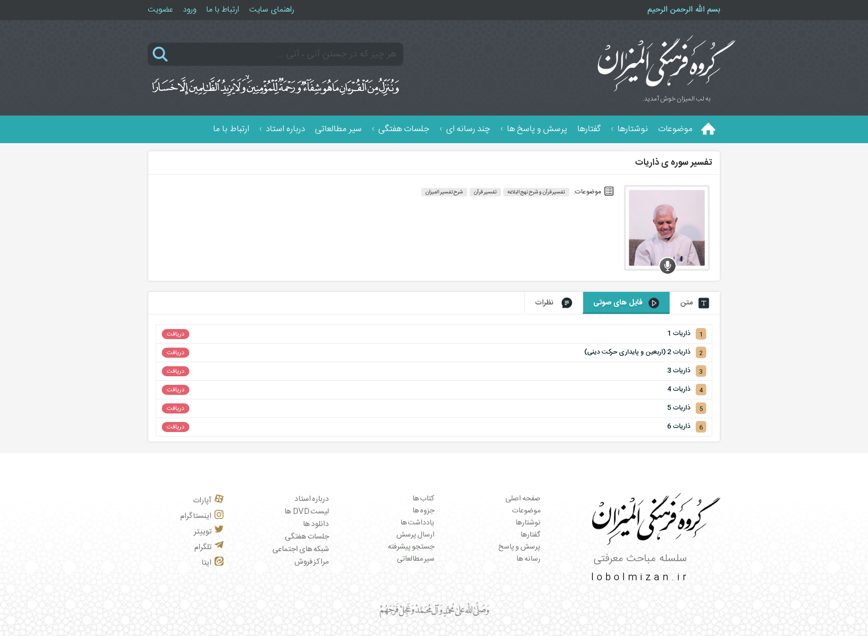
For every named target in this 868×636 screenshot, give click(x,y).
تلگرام (202, 547)
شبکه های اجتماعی (300, 549)
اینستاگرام (195, 516)
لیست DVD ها (306, 511)
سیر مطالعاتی (338, 129)
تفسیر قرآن (485, 192)
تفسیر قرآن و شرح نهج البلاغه (536, 192)
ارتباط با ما (222, 10)
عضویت (160, 10)
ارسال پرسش (415, 535)
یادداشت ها (417, 523)
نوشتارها (632, 129)
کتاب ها (423, 499)
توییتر (202, 531)
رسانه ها (528, 559)
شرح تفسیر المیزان (444, 192)
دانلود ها (316, 524)
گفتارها (589, 129)
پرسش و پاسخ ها (537, 129)
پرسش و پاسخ (519, 547)
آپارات (202, 500)
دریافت (175, 334)
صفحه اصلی (522, 499)
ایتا (206, 563)
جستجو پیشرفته (411, 547)
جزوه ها (423, 511)
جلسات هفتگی (403, 129)
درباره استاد (285, 129)
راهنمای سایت (271, 10)
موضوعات (675, 129)
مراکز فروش (312, 562)
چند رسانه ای (468, 129)
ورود (189, 10)
